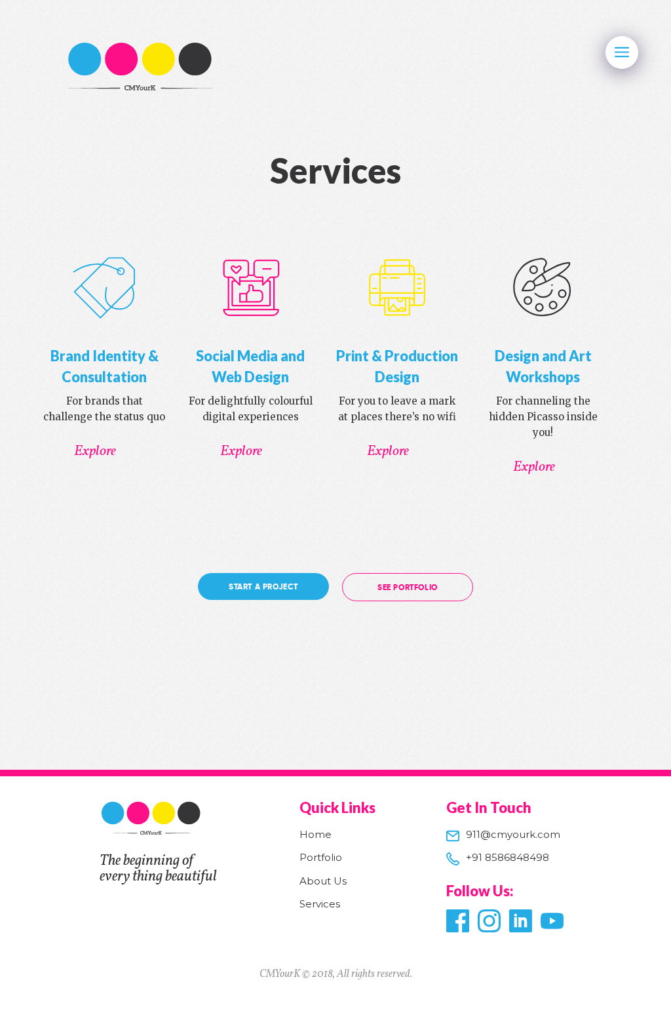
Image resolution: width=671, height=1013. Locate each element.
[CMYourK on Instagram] (487, 920)
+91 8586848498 (507, 857)
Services (319, 904)
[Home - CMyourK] (152, 835)
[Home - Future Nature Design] (142, 68)
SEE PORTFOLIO (407, 587)
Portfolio (320, 857)
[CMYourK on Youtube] (550, 920)
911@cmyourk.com (513, 834)
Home (315, 834)
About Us (323, 881)
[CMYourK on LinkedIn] (519, 920)
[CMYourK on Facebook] (456, 920)
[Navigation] (621, 52)
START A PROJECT (263, 586)
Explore (95, 452)
